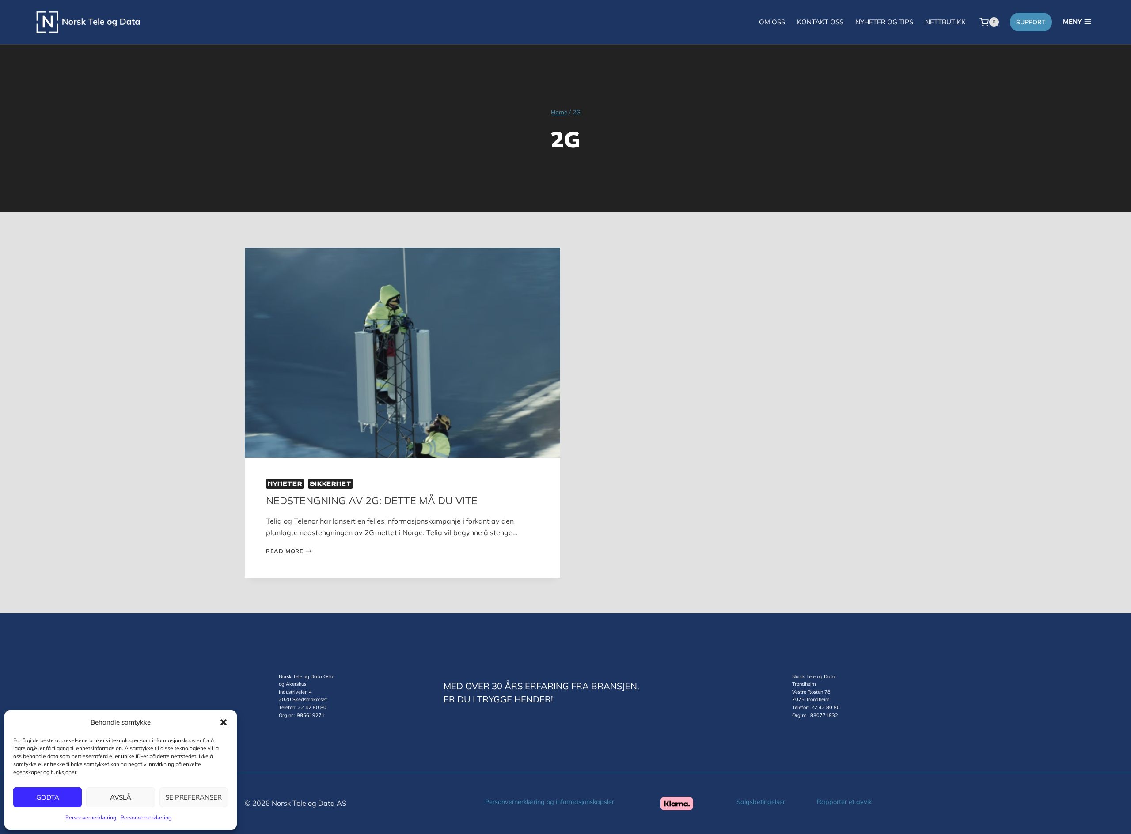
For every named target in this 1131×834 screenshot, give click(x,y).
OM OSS (772, 22)
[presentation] (402, 353)
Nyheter (285, 483)
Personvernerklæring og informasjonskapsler (549, 802)
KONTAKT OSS (820, 22)
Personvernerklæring (90, 817)
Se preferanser (193, 797)
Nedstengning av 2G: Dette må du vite (372, 500)
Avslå (120, 797)
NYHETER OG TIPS (884, 22)
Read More (289, 551)
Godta (47, 797)
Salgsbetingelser (760, 802)
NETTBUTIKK (945, 22)
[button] (223, 722)
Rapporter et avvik (844, 802)
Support (1031, 22)
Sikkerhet (330, 483)
